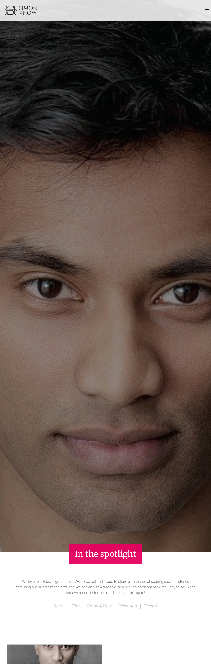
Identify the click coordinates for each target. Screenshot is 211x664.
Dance (58, 605)
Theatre (151, 605)
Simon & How (99, 605)
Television (127, 605)
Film (75, 605)
